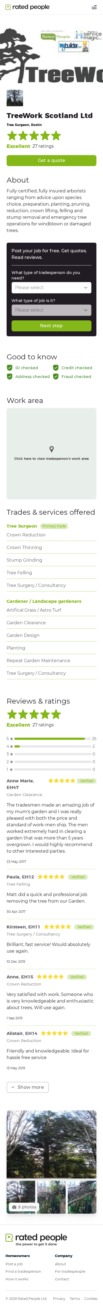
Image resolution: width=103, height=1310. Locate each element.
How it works (16, 1279)
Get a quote (51, 160)
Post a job (14, 1264)
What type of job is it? (33, 300)
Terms (75, 1299)
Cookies (91, 1299)
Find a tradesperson (23, 1271)
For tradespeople (70, 1271)
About (60, 1264)
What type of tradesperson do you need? (46, 275)
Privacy (59, 1299)
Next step (51, 325)
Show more (31, 1087)
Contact (62, 1279)
